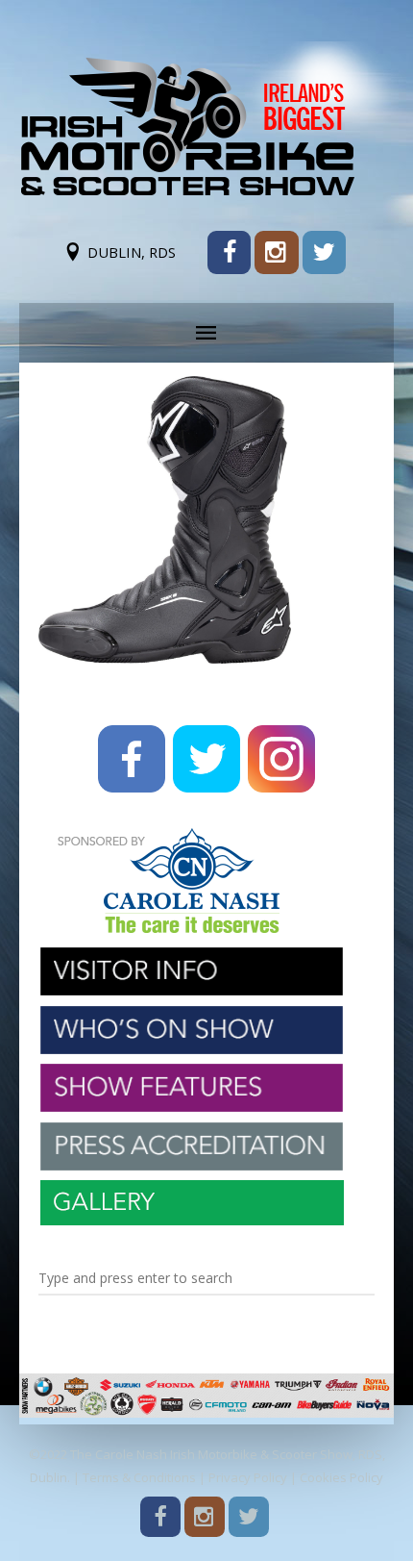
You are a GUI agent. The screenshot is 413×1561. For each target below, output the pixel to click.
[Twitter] (324, 252)
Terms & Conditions (139, 1477)
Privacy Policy (247, 1477)
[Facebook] (229, 252)
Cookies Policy (341, 1477)
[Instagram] (276, 252)
